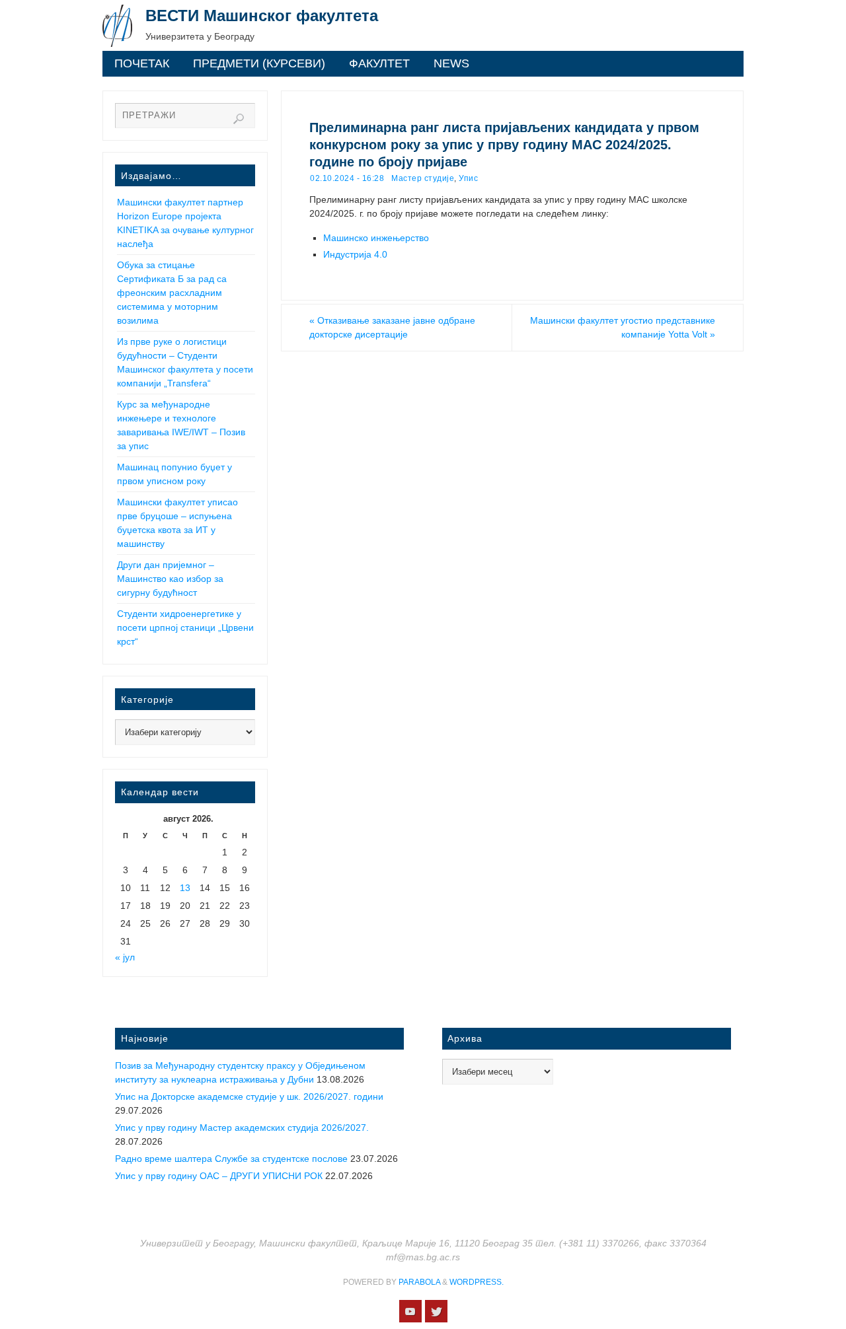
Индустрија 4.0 (355, 254)
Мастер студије (422, 178)
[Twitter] (436, 1311)
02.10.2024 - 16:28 (347, 178)
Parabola (419, 1282)
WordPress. (476, 1282)
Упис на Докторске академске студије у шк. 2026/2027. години (249, 1096)
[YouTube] (410, 1311)
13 (185, 887)
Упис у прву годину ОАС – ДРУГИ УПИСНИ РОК (219, 1175)
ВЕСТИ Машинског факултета (261, 15)
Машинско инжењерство (376, 238)
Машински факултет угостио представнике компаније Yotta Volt (622, 327)
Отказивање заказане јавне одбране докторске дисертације (392, 327)
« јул (125, 957)
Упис (468, 178)
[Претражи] (238, 119)
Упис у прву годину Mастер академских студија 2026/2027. (242, 1127)
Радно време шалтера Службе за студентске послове (231, 1158)
